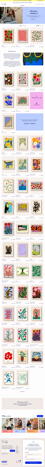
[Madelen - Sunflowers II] (22, 164)
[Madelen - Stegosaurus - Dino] (22, 100)
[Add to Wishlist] (14, 28)
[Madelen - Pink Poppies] (22, 313)
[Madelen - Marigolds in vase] (36, 313)
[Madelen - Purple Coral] (22, 249)
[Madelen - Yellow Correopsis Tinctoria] (36, 335)
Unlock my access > (33, 462)
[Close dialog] (43, 441)
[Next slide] (35, 416)
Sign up (12, 450)
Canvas (20, 2)
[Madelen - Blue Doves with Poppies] (8, 377)
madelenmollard (37, 104)
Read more (33, 19)
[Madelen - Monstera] (36, 271)
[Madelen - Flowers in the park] (36, 164)
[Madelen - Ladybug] (36, 228)
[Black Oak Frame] (38, 25)
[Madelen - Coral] (22, 36)
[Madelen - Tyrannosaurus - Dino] (8, 164)
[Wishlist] (41, 4)
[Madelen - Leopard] (22, 207)
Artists (26, 2)
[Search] (36, 4)
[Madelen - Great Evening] (22, 228)
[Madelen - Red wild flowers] (22, 335)
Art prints (17, 2)
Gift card (17, 452)
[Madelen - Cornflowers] (8, 100)
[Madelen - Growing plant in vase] (22, 143)
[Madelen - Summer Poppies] (36, 79)
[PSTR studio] (4, 4)
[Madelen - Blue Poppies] (22, 186)
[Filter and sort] (43, 26)
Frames (23, 2)
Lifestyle (24, 25)
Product (20, 25)
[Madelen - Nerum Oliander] (36, 292)
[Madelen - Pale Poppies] (36, 207)
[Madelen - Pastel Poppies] (22, 79)
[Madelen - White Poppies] (22, 356)
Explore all (40, 416)
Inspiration (22, 5)
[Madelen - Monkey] (36, 249)
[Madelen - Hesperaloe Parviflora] (8, 271)
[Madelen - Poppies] (8, 36)
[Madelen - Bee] (22, 271)
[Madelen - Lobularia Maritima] (8, 335)
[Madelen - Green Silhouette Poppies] (22, 377)
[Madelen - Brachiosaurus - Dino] (8, 122)
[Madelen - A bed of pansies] (36, 143)
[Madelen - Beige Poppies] (36, 36)
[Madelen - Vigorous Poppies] (22, 292)
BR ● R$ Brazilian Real (40, 0)
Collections (30, 2)
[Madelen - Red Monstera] (8, 356)
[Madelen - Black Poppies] (8, 249)
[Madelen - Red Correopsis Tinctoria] (8, 228)
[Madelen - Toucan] (8, 207)
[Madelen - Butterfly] (36, 186)
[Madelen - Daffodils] (8, 143)
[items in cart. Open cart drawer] (42, 4)
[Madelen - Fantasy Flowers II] (8, 313)
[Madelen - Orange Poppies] (36, 356)
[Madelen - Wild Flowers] (8, 79)
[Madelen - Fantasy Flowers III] (8, 186)
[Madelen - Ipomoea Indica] (8, 292)
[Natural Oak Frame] (37, 25)
